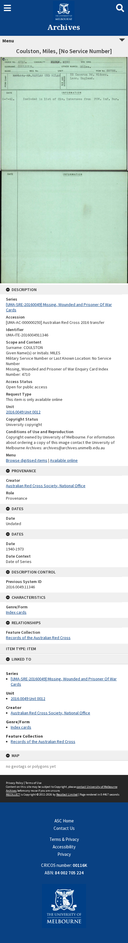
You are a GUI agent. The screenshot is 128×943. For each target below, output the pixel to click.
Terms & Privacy (64, 839)
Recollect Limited (67, 794)
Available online (64, 460)
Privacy (64, 854)
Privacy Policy (14, 783)
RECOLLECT (13, 794)
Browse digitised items (26, 460)
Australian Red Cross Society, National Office (50, 713)
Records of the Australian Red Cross (43, 741)
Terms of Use (33, 783)
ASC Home (64, 821)
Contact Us (64, 828)
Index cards (21, 727)
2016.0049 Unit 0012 (28, 698)
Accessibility (64, 847)
